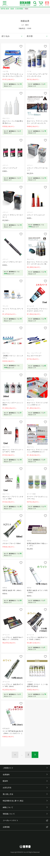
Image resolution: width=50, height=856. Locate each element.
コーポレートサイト (10, 820)
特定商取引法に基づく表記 (13, 801)
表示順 (30, 36)
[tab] (12, 36)
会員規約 (6, 775)
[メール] (47, 3)
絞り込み (6, 36)
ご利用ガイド (8, 768)
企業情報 (6, 827)
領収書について (9, 814)
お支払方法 (7, 788)
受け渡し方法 (8, 794)
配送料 (5, 781)
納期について (8, 807)
